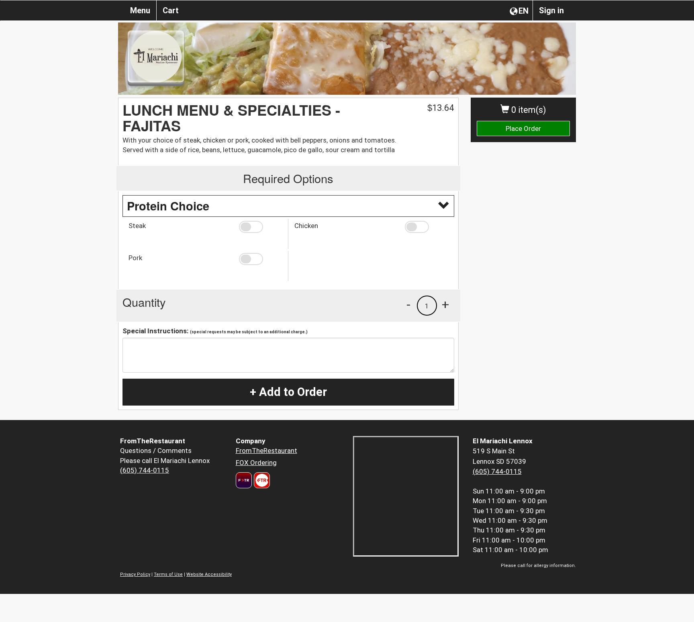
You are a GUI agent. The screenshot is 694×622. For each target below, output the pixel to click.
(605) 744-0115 (144, 470)
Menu (140, 10)
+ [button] (445, 304)
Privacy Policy (135, 574)
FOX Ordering (256, 463)
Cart (171, 10)
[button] (260, 227)
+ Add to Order (288, 392)
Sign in (551, 10)
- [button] (408, 304)
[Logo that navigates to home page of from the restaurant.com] (244, 480)
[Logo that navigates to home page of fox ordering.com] (261, 480)
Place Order (523, 128)
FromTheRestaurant (266, 451)
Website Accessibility (209, 574)
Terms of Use (168, 574)
